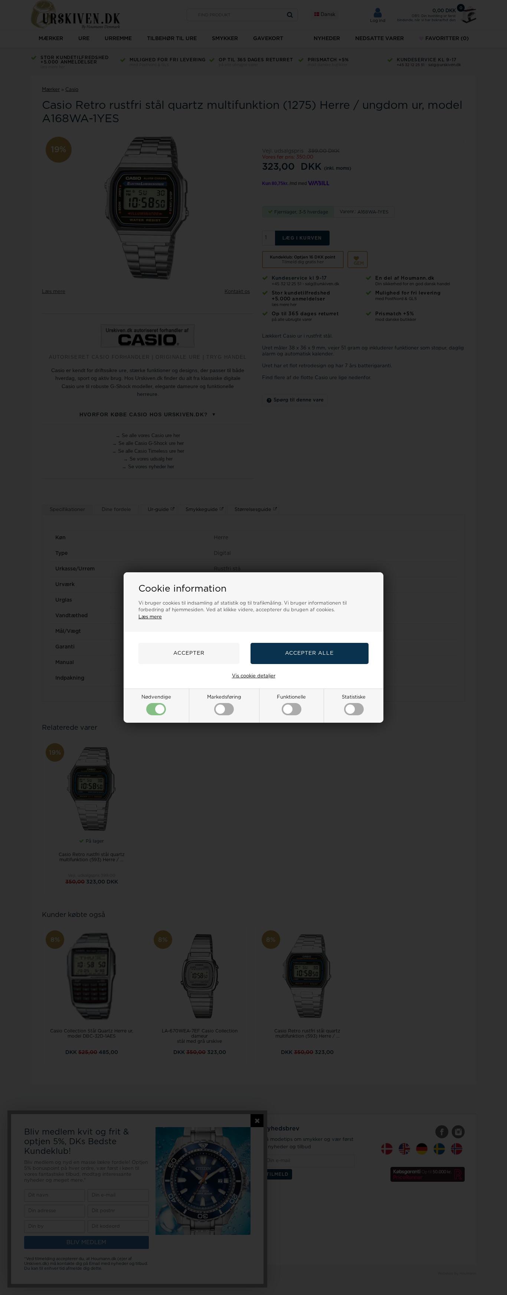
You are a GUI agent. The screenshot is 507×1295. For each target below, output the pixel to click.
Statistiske (354, 697)
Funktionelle (291, 697)
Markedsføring (224, 697)
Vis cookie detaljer (253, 676)
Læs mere (150, 617)
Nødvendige (156, 697)
